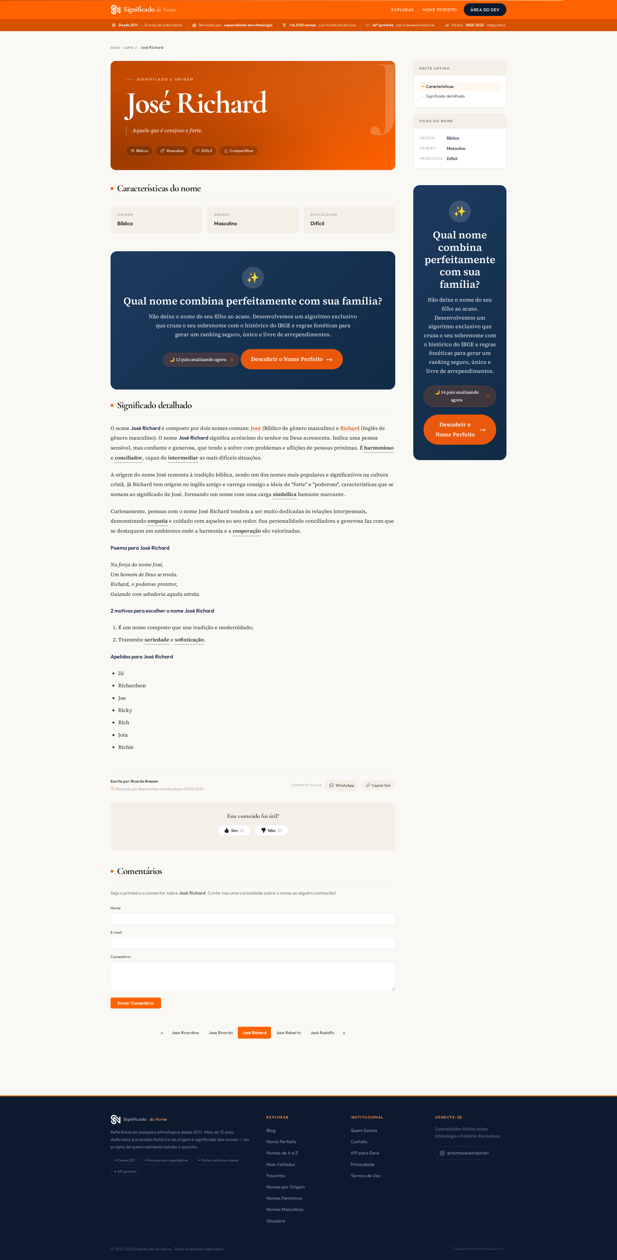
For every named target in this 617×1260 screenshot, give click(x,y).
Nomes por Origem (285, 1187)
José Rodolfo (322, 1032)
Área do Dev (485, 9)
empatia (158, 520)
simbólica (285, 494)
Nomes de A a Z (282, 1153)
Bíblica (142, 150)
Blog (270, 1130)
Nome (116, 907)
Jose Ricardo (221, 1032)
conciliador (128, 457)
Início (115, 47)
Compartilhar (241, 150)
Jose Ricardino (185, 1032)
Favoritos (275, 1176)
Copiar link (381, 785)
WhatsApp (344, 785)
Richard (350, 428)
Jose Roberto (288, 1032)
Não (275, 830)
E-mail (116, 932)
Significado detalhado (445, 96)
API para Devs (365, 1153)
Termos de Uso (365, 1176)
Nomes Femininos (284, 1198)
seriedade (157, 639)
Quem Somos (364, 1130)
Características (440, 86)
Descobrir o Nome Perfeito (292, 359)
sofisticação (189, 639)
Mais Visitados (280, 1164)
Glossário (275, 1221)
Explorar (402, 9)
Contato (359, 1141)
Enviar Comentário (136, 1003)
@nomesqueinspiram (468, 1153)
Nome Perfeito (440, 9)
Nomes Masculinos (284, 1209)
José (256, 428)
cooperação (247, 530)
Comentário (121, 956)
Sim (237, 830)
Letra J (130, 47)
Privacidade (362, 1164)
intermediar (183, 457)
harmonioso (379, 447)
